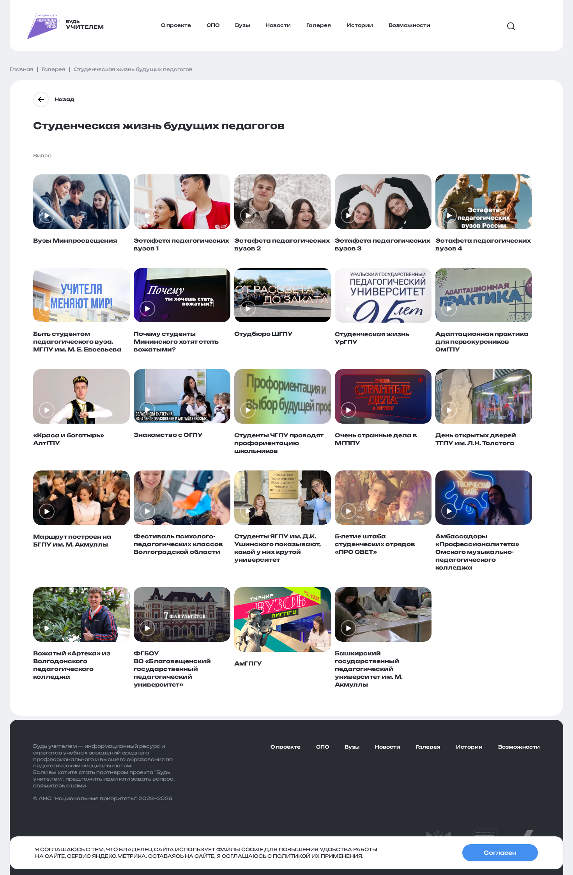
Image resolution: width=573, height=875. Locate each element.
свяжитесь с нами (59, 785)
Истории (360, 25)
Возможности (409, 25)
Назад (64, 99)
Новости (278, 25)
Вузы (242, 25)
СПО (213, 25)
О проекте (176, 25)
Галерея (318, 25)
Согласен (500, 852)
